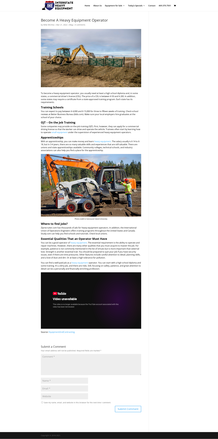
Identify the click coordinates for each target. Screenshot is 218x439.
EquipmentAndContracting (62, 332)
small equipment (59, 132)
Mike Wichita (48, 25)
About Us (97, 6)
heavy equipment (102, 141)
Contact (151, 6)
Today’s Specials (135, 6)
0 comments (80, 25)
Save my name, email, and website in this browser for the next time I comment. (77, 402)
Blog (71, 25)
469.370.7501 (165, 6)
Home (87, 6)
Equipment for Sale (113, 6)
